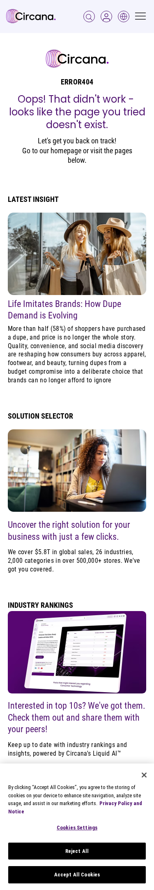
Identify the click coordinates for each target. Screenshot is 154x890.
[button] (106, 16)
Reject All (77, 851)
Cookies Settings (77, 827)
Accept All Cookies (77, 874)
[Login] (89, 16)
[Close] (144, 775)
